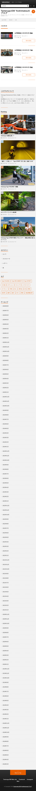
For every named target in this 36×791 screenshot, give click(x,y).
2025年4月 (6, 378)
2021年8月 (6, 578)
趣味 (9, 292)
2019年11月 (6, 673)
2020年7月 (6, 637)
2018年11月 (6, 727)
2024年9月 (6, 410)
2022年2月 (6, 551)
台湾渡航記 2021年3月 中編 (24, 50)
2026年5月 (6, 319)
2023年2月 (6, 496)
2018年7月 (6, 746)
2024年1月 (6, 446)
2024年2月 (6, 442)
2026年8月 (6, 306)
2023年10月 (6, 460)
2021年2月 (6, 605)
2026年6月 (6, 315)
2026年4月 (6, 324)
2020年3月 (6, 655)
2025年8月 (6, 360)
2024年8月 (6, 415)
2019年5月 (6, 700)
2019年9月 (6, 682)
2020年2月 (6, 659)
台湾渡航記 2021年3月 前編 (24, 67)
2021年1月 (6, 610)
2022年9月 (6, 519)
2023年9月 (6, 464)
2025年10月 (6, 351)
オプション (10, 285)
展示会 (20, 289)
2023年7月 (6, 474)
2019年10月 (6, 678)
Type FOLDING (6, 281)
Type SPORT (27, 281)
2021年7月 (6, 582)
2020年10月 (6, 623)
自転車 (3, 292)
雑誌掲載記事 (29, 292)
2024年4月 (6, 433)
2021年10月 (6, 569)
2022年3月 (6, 546)
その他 (17, 37)
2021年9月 (6, 573)
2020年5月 (6, 646)
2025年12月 (6, 342)
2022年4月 (6, 542)
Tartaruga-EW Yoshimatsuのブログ (15, 12)
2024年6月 (6, 424)
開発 (22, 292)
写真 (11, 289)
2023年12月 (6, 451)
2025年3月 (6, 383)
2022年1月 (6, 555)
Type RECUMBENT (17, 281)
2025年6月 (6, 369)
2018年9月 (6, 737)
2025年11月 (6, 347)
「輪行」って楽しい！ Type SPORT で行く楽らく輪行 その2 (17, 161)
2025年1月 (6, 392)
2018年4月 (6, 759)
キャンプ (17, 285)
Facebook (22, 779)
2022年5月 (6, 537)
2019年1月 (6, 718)
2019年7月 (6, 691)
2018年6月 (6, 750)
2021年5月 (6, 591)
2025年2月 (6, 387)
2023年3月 (6, 492)
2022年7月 (6, 528)
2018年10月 (6, 732)
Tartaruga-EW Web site (10, 779)
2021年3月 (6, 600)
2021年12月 (6, 560)
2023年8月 (6, 469)
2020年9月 (6, 628)
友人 (15, 289)
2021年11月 (6, 564)
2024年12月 (6, 396)
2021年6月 (6, 587)
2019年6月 (6, 696)
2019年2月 (6, 714)
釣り (18, 292)
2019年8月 (6, 687)
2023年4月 (6, 487)
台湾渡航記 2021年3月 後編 (24, 33)
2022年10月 (6, 514)
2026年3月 (6, 328)
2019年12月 (6, 669)
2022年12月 (6, 505)
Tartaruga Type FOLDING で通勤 (9, 186)
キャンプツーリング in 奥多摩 (8, 212)
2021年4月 (6, 596)
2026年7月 (6, 310)
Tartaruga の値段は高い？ (7, 135)
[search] (27, 6)
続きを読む (29, 40)
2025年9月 (6, 356)
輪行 (13, 292)
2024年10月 (6, 405)
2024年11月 (6, 401)
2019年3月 (6, 709)
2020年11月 (6, 619)
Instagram (30, 779)
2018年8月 (6, 741)
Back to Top (18, 773)
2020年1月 (6, 664)
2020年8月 (6, 632)
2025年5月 (6, 374)
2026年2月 (6, 333)
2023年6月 (6, 478)
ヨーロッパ (5, 289)
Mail (18, 781)
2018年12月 (6, 723)
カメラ (4, 254)
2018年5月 (6, 755)
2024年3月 (6, 437)
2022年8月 (6, 523)
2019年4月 (6, 705)
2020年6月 (6, 641)
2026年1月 (6, 337)
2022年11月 (6, 510)
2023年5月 (6, 483)
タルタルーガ (13, 137)
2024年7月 (6, 419)
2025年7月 (6, 365)
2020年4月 (6, 650)
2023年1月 (6, 501)
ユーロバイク (25, 285)
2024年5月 (6, 428)
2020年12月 (6, 614)
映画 (29, 289)
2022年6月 (6, 532)
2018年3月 (6, 764)
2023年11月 (6, 455)
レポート (26, 35)
